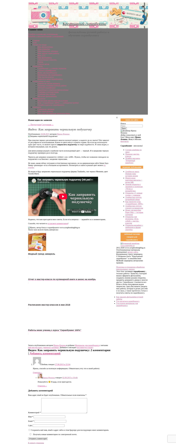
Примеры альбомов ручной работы (52, 86)
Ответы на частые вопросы (49, 83)
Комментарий (34, 413)
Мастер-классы (39, 98)
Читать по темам (39, 45)
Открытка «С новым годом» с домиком (133, 194)
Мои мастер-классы (46, 77)
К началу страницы (36, 443)
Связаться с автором (46, 109)
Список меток (43, 64)
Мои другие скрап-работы (48, 53)
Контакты (37, 107)
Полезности (38, 66)
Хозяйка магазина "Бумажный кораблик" (132, 160)
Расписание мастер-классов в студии (53, 101)
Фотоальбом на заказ (41, 81)
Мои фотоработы (45, 58)
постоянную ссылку (85, 347)
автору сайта (133, 252)
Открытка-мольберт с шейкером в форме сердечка (134, 227)
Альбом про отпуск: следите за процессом (134, 207)
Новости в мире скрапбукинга (50, 79)
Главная (36, 40)
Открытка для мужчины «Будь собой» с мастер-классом (132, 220)
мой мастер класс (35, 347)
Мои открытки (44, 49)
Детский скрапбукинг (47, 88)
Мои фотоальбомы (45, 47)
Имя (30, 417)
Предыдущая (34, 125)
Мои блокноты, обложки (48, 51)
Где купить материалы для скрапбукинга (127, 304)
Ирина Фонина (63, 134)
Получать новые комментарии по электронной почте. (55, 434)
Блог (35, 43)
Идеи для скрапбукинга (47, 73)
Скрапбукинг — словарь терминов (52, 68)
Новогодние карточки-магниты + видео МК (133, 180)
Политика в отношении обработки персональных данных (130, 268)
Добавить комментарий (44, 353)
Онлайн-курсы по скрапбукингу (51, 105)
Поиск (123, 124)
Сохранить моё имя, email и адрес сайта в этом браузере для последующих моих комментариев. (70, 430)
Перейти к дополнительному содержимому (46, 36)
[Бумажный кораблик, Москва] (132, 246)
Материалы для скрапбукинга (50, 75)
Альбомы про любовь (46, 94)
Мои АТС (42, 55)
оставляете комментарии (58, 223)
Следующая (48, 125)
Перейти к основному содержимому (43, 34)
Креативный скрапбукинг (84, 24)
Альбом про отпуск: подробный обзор (133, 198)
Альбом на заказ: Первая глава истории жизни (132, 174)
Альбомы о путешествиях (48, 92)
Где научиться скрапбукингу (127, 301)
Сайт (30, 426)
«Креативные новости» (47, 60)
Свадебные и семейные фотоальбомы (53, 90)
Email (31, 421)
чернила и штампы (51, 347)
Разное (40, 62)
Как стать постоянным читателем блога (54, 113)
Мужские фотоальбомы (47, 96)
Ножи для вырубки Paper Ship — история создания (134, 212)
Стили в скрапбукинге (47, 71)
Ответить (37, 373)
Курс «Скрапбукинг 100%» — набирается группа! (58, 103)
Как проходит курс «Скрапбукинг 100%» (134, 203)
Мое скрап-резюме (45, 111)
